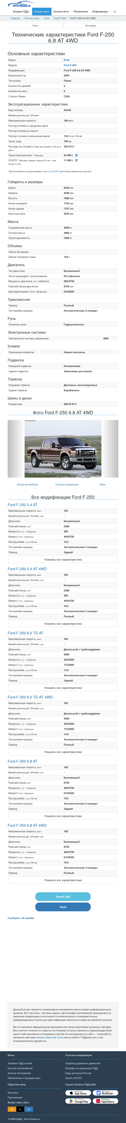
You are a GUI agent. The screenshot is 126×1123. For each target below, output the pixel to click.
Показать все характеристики (63, 559)
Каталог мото (61, 11)
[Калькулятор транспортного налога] (76, 155)
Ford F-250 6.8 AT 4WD (27, 825)
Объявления (80, 11)
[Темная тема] (20, 1109)
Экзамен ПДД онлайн (20, 1063)
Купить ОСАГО (73, 1078)
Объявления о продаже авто (24, 1078)
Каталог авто (41, 11)
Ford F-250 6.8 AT (22, 761)
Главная (15, 18)
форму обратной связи (50, 1037)
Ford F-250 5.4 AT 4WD (27, 568)
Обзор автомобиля (27, 484)
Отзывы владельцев (67, 484)
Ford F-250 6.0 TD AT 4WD (30, 697)
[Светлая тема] (12, 1109)
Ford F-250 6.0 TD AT (25, 632)
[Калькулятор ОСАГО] (76, 160)
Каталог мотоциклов (19, 1073)
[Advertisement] (63, 961)
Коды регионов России (78, 1073)
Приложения (15, 1097)
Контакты (13, 1092)
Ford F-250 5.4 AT (22, 504)
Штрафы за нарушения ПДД (81, 1068)
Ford (46, 18)
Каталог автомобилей (20, 1068)
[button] (16, 449)
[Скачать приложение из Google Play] (78, 1101)
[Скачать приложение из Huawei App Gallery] (105, 1101)
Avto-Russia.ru (32, 1119)
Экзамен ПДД (20, 11)
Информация (100, 11)
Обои (102, 484)
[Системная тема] (28, 1109)
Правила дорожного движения (82, 1063)
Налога (46, 171)
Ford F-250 (60, 18)
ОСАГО (56, 171)
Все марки (90, 25)
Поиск (35, 25)
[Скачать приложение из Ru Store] (105, 1093)
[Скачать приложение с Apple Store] (78, 1093)
